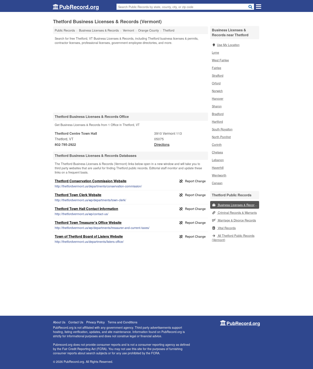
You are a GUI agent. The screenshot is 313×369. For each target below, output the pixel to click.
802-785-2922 (65, 144)
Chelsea (217, 152)
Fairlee (216, 68)
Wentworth (219, 175)
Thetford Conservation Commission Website (90, 180)
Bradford (218, 114)
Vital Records (226, 228)
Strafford (217, 75)
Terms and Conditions (122, 322)
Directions (161, 144)
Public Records (65, 30)
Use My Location (228, 45)
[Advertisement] (130, 78)
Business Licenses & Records (237, 205)
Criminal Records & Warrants (237, 212)
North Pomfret (221, 137)
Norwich (217, 91)
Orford (216, 83)
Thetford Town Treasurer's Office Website (88, 222)
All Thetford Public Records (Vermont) (233, 237)
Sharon (217, 106)
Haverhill (218, 167)
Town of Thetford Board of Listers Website (89, 236)
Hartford (217, 121)
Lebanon (218, 160)
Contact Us (75, 322)
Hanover (217, 98)
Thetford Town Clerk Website (78, 194)
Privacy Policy (95, 322)
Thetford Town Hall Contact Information (86, 208)
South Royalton (222, 129)
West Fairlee (220, 60)
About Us (59, 322)
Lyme (215, 52)
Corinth (217, 144)
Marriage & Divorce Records (236, 220)
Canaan (217, 183)
